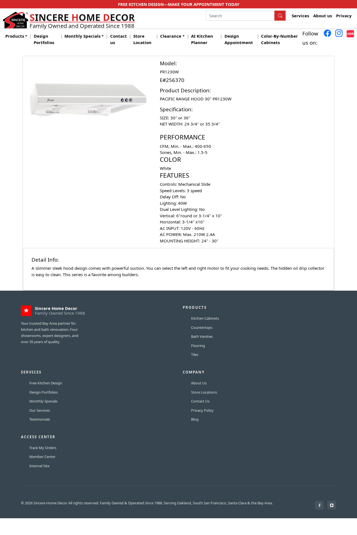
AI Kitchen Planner (202, 39)
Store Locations (204, 392)
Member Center (42, 456)
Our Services (39, 410)
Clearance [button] (170, 36)
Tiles (194, 354)
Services (300, 15)
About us (322, 15)
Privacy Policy (202, 410)
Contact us (118, 39)
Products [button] (14, 36)
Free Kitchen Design (45, 382)
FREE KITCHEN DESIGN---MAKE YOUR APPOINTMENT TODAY (178, 4)
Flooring (198, 345)
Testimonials (39, 419)
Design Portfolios (44, 39)
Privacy (344, 15)
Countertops (201, 327)
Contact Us (200, 401)
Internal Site (39, 465)
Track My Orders (42, 447)
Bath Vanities (202, 336)
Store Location (142, 39)
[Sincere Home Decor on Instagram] (331, 505)
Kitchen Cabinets (205, 318)
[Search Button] (280, 16)
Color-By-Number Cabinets (279, 39)
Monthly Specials (43, 401)
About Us (199, 382)
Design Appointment (239, 39)
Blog (195, 419)
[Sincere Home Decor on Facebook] (319, 505)
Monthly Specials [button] (82, 36)
